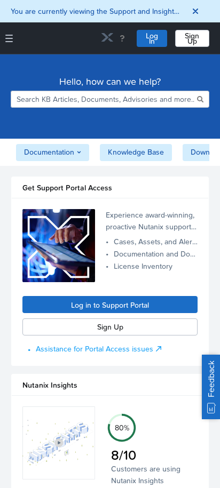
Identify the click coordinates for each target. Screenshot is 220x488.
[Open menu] (9, 38)
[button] (59, 442)
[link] (107, 39)
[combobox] (103, 99)
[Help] (122, 38)
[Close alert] (195, 11)
